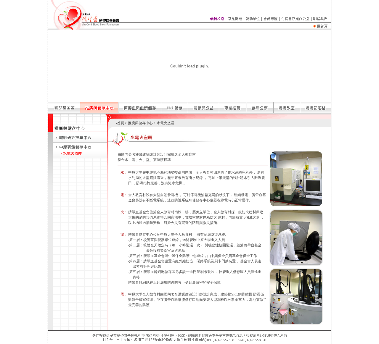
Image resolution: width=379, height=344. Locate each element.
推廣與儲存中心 (140, 123)
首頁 (120, 123)
